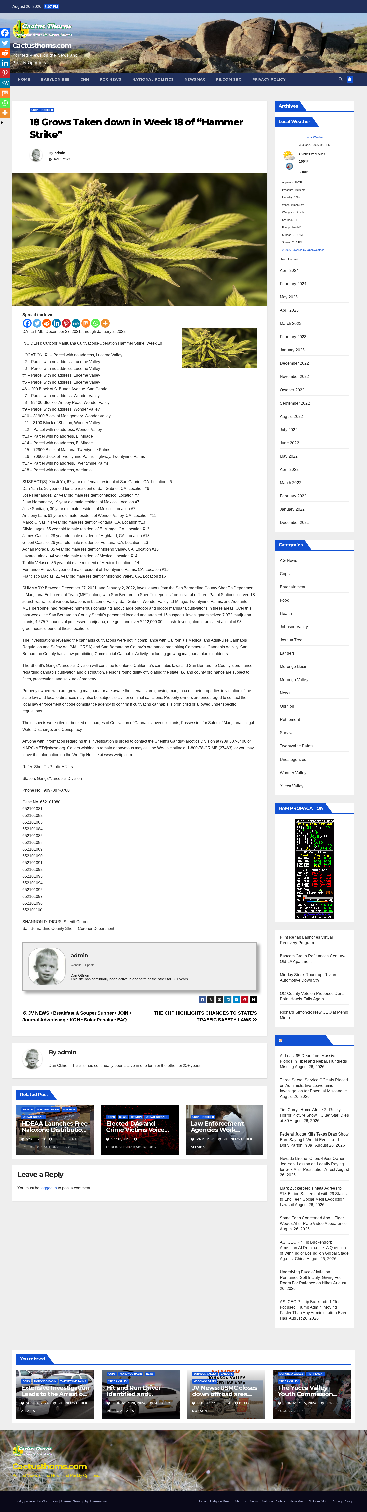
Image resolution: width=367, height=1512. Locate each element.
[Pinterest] (66, 323)
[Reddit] (46, 323)
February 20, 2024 (129, 1403)
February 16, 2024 (214, 1403)
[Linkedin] (56, 323)
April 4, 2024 (38, 1403)
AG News (288, 560)
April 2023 (289, 310)
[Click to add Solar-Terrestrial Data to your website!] (314, 869)
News (123, 1117)
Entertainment (292, 587)
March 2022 (290, 483)
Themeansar (98, 1501)
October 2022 (292, 390)
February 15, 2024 (300, 1403)
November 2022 (294, 376)
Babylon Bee (55, 79)
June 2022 (289, 443)
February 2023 (293, 337)
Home (24, 79)
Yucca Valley (291, 786)
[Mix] (85, 323)
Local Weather (314, 137)
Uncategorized (42, 110)
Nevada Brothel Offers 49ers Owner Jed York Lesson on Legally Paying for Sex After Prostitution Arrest (312, 1164)
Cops (111, 1117)
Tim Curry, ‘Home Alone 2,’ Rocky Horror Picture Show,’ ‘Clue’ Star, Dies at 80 (314, 1115)
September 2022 (295, 403)
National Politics (153, 79)
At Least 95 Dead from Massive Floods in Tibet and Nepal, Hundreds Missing (313, 1061)
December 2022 (294, 363)
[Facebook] (27, 323)
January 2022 (292, 509)
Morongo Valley (294, 680)
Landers (287, 653)
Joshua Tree (291, 640)
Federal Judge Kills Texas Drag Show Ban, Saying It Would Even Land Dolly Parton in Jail (314, 1139)
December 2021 (294, 522)
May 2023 (289, 297)
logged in (48, 1188)
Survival (69, 1109)
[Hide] (2, 123)
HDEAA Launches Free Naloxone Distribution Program (54, 1130)
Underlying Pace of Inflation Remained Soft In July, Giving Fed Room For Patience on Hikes (311, 1277)
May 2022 (289, 456)
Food (284, 600)
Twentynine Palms (296, 746)
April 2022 (289, 469)
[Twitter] (37, 323)
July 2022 (289, 430)
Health (28, 1109)
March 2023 (290, 323)
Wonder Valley (293, 773)
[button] (341, 79)
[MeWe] (76, 323)
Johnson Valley (294, 627)
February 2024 (293, 284)
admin (59, 153)
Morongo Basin (48, 1109)
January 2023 (292, 350)
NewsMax (195, 79)
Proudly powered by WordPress (35, 1501)
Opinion (136, 1117)
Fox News (110, 79)
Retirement (290, 719)
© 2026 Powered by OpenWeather (303, 249)
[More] (105, 323)
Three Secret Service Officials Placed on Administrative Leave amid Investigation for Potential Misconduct (314, 1085)
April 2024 (289, 270)
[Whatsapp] (95, 323)
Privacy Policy (269, 79)
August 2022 (291, 416)
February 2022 (293, 496)
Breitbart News (303, 1040)
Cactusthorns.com (41, 45)
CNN (84, 79)
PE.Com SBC (228, 79)
